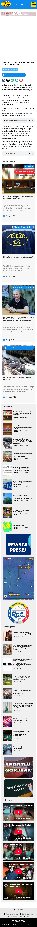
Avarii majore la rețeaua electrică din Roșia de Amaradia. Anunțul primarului (22, 497)
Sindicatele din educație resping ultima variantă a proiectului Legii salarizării (21, 469)
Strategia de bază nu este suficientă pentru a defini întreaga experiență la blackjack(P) (21, 733)
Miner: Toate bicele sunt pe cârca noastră (18, 257)
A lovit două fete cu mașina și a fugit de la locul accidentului (22, 483)
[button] (3, 80)
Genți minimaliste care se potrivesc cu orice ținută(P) (22, 633)
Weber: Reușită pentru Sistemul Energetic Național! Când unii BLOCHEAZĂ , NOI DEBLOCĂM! (22, 441)
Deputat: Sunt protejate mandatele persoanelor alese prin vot (22, 427)
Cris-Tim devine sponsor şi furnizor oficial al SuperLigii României (18, 197)
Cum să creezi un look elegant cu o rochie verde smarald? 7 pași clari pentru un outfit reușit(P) (23, 705)
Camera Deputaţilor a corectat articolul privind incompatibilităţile (22, 455)
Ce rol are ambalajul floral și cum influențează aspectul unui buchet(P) (22, 692)
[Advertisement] (18, 39)
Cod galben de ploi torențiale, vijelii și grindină (22, 524)
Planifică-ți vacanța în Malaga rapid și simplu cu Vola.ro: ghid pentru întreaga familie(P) (22, 647)
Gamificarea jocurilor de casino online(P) (21, 747)
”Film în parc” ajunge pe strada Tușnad (21, 510)
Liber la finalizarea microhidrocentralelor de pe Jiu (17, 378)
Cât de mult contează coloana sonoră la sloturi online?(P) (22, 719)
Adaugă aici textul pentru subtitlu (7, 415)
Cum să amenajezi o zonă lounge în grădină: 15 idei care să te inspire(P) (21, 678)
